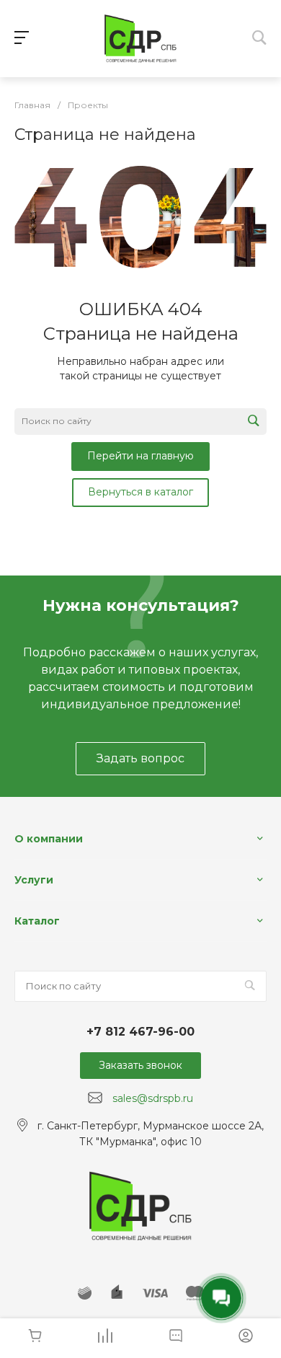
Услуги (33, 879)
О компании (48, 838)
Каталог (37, 920)
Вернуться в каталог (140, 491)
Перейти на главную (140, 455)
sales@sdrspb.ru (152, 1098)
